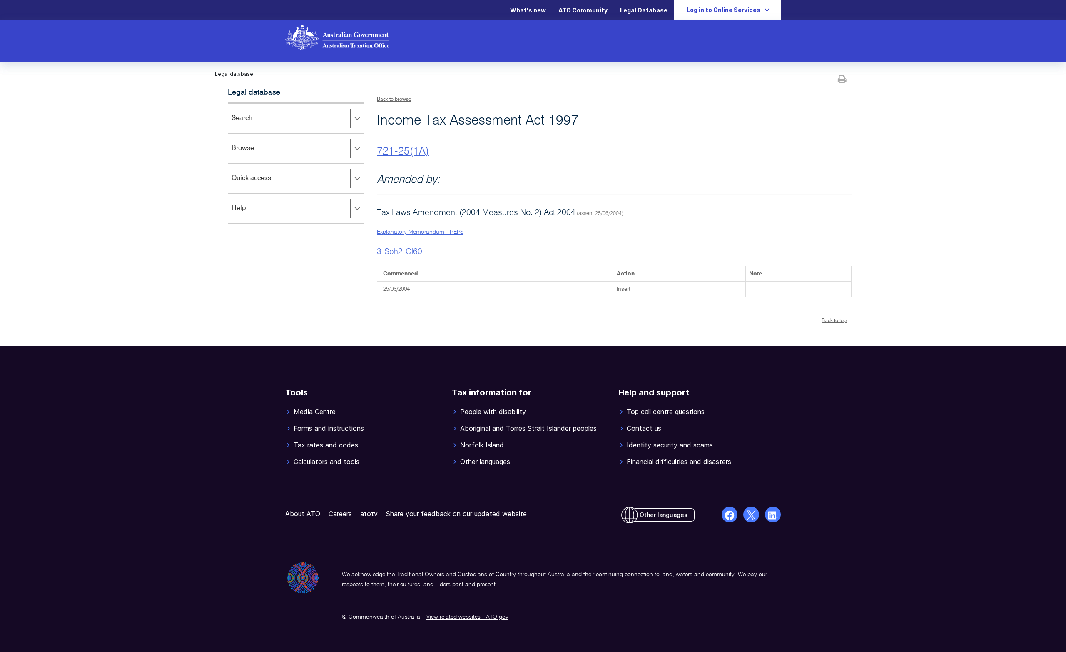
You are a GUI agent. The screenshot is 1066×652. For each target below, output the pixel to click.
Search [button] (254, 124)
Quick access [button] (263, 184)
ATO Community (583, 10)
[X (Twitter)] (751, 514)
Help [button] (251, 214)
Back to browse (394, 99)
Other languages (663, 514)
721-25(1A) (403, 151)
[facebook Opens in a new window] (729, 514)
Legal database (254, 92)
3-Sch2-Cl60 (399, 252)
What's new (528, 10)
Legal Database (643, 10)
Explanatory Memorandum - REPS (420, 232)
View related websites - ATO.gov (467, 617)
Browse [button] (255, 154)
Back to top (834, 320)
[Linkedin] (773, 514)
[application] (296, 163)
